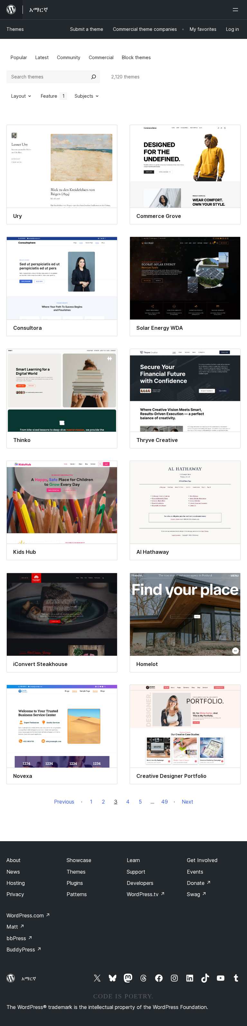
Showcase (79, 860)
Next (187, 801)
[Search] (93, 76)
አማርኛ (29, 978)
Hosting (15, 883)
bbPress (19, 938)
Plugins (75, 883)
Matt (15, 926)
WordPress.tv (146, 894)
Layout (18, 96)
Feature (53, 96)
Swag (196, 894)
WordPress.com (28, 915)
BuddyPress (23, 949)
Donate (199, 883)
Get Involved (202, 860)
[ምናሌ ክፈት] (236, 9)
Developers (140, 883)
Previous (64, 801)
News (13, 872)
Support (136, 872)
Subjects (84, 96)
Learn (133, 860)
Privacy (15, 894)
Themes (15, 29)
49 (164, 801)
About (13, 860)
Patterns (77, 894)
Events (195, 872)
